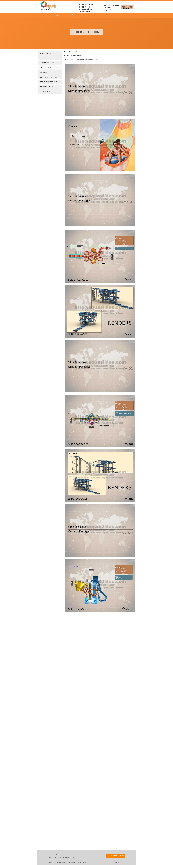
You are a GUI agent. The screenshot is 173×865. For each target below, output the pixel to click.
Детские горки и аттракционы (49, 82)
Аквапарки (41, 15)
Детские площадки (45, 53)
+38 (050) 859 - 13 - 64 (85, 7)
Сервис (102, 15)
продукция (86, 15)
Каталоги (115, 15)
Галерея (108, 15)
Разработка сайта (120, 862)
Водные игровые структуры (48, 77)
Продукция (72, 52)
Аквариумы (43, 72)
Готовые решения (45, 67)
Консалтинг (95, 15)
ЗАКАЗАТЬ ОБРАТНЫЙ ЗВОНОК (115, 856)
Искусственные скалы (46, 63)
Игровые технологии (46, 86)
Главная (66, 52)
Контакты (132, 15)
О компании (123, 15)
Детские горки (62, 15)
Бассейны (71, 15)
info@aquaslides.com (109, 10)
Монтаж (78, 15)
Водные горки (51, 15)
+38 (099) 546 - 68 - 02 (85, 5)
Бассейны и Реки (44, 91)
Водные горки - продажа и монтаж (50, 58)
